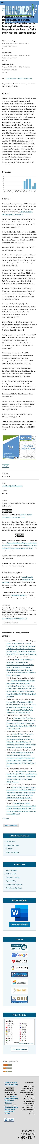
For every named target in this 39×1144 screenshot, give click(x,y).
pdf (6, 466)
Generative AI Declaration (13, 884)
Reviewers (8, 848)
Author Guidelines (11, 870)
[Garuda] (19, 963)
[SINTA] (19, 950)
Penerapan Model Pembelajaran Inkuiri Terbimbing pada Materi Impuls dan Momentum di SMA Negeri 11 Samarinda (20, 720)
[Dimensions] (19, 969)
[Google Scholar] (19, 957)
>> (8, 818)
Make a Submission (11, 825)
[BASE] (19, 993)
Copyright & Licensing (12, 877)
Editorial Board (10, 841)
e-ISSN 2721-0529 (11, 1085)
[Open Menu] (2, 3)
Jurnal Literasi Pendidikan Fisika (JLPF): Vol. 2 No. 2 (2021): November (21, 694)
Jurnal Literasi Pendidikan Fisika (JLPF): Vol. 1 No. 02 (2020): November (20, 779)
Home (4, 8)
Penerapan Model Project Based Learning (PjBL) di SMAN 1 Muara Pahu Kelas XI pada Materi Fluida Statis (21, 773)
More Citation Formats (11, 623)
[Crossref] (19, 985)
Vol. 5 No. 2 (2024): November (11, 10)
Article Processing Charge (13, 888)
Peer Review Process (12, 845)
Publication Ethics (11, 874)
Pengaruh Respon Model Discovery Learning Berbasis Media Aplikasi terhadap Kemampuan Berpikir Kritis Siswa (21, 805)
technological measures (18, 595)
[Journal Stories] (19, 977)
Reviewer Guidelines (12, 852)
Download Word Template (19, 924)
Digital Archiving (10, 881)
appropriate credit (27, 577)
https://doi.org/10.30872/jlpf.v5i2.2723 (19, 78)
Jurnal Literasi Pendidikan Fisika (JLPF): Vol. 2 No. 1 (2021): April (21, 763)
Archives (11, 8)
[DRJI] (19, 1003)
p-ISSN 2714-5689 (11, 1082)
